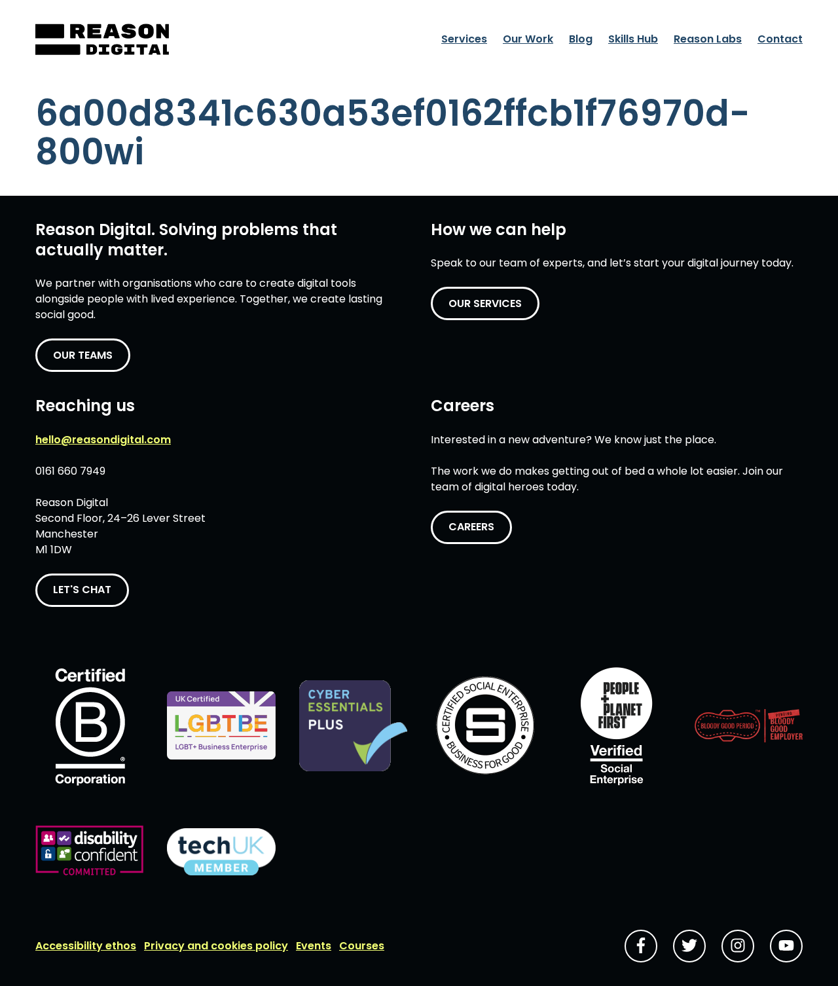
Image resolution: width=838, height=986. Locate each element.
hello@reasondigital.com (103, 439)
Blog (580, 38)
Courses (361, 945)
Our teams (83, 355)
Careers (471, 526)
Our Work (528, 38)
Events (313, 945)
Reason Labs (708, 38)
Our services (485, 303)
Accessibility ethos (85, 945)
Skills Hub (633, 38)
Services (464, 38)
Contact (780, 38)
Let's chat (82, 589)
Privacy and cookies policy (216, 945)
